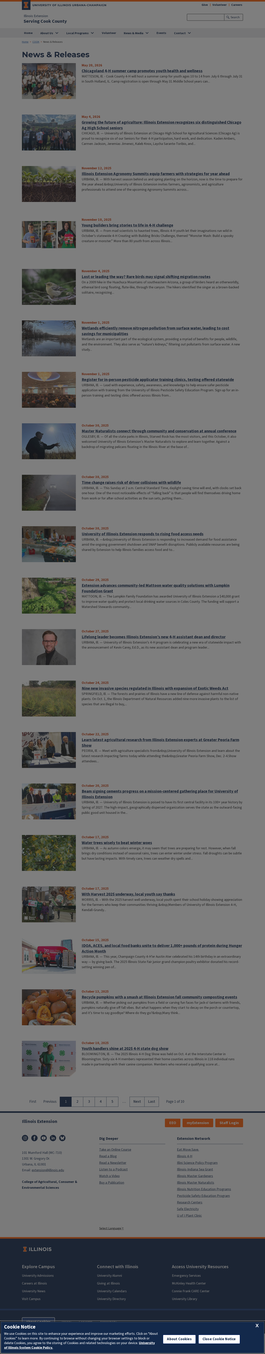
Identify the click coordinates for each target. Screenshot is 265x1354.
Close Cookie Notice (219, 1339)
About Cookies (179, 1339)
